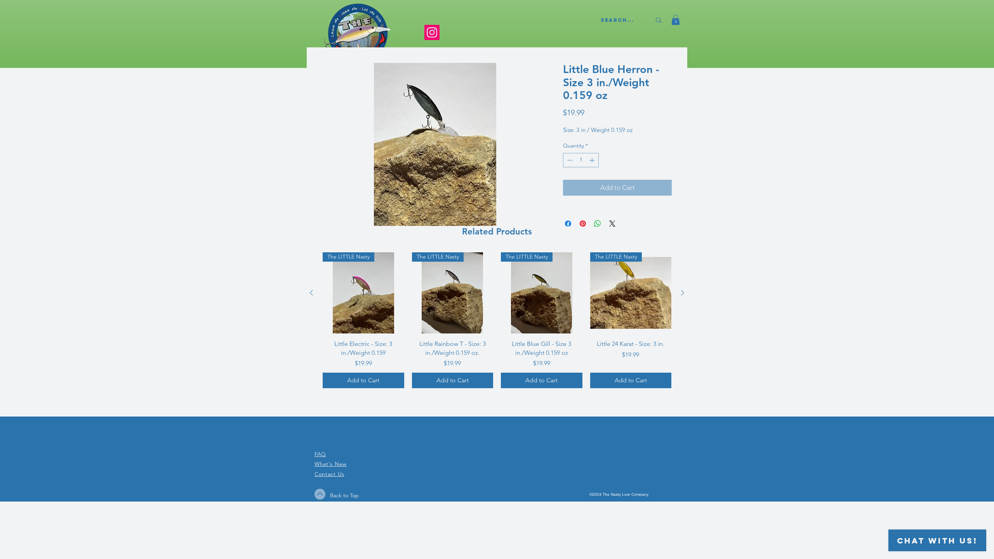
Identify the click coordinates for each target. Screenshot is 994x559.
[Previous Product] (311, 292)
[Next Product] (682, 292)
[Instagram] (432, 32)
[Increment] (593, 160)
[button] (675, 20)
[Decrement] (569, 160)
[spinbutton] (581, 160)
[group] (497, 320)
